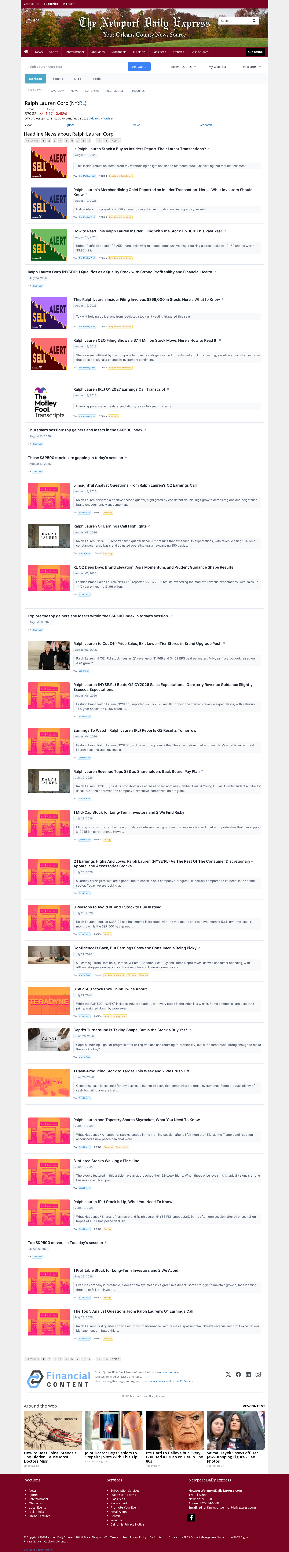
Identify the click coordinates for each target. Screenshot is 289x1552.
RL (82, 102)
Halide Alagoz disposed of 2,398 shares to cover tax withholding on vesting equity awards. (142, 209)
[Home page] (141, 20)
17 (98, 140)
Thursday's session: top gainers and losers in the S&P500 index (87, 430)
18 (106, 140)
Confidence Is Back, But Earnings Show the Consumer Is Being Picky (137, 948)
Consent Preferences (38, 1550)
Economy (143, 975)
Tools (96, 79)
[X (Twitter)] (228, 1379)
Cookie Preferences (56, 1541)
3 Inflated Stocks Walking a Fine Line (106, 1161)
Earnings (113, 416)
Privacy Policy (156, 1381)
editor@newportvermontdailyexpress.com (227, 1507)
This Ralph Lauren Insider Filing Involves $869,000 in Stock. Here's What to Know (148, 299)
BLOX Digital (240, 1537)
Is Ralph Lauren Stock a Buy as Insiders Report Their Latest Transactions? (141, 149)
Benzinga (83, 671)
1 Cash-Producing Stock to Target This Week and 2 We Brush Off (131, 1071)
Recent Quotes (181, 67)
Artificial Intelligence (114, 975)
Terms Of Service (182, 1381)
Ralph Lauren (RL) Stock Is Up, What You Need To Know (122, 1201)
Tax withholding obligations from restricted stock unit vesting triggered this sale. (133, 316)
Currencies (92, 91)
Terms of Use (118, 1537)
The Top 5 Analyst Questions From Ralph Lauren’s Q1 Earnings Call (133, 1311)
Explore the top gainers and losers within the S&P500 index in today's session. (100, 616)
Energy (107, 839)
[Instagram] (258, 1379)
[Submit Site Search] (254, 20)
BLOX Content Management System (204, 1537)
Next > (115, 140)
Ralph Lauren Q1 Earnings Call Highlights (112, 526)
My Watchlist (217, 67)
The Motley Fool (87, 176)
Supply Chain (120, 1016)
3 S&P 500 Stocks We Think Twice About (110, 989)
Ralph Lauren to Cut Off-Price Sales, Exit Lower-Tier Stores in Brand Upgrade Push (149, 643)
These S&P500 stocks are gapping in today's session (77, 457)
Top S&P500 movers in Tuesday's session (67, 1242)
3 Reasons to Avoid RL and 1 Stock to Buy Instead (117, 907)
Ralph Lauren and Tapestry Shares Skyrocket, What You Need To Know (136, 1119)
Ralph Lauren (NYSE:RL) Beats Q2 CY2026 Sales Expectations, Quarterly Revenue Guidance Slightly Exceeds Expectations (163, 687)
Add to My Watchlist (101, 118)
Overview (57, 91)
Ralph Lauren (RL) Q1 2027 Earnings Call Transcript (121, 389)
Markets (35, 79)
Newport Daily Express (60, 1537)
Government (122, 1147)
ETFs (77, 79)
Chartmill (37, 286)
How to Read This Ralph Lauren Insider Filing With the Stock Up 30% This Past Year (149, 231)
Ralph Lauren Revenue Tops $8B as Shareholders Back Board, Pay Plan (138, 771)
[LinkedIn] (248, 1379)
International (115, 91)
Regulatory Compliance (120, 176)
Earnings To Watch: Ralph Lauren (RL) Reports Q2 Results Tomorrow (135, 730)
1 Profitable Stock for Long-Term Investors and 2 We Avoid (125, 1270)
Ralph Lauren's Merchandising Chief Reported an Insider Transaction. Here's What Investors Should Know (163, 192)
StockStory (84, 512)
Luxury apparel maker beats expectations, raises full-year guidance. (124, 406)
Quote (70, 125)
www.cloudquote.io (166, 1372)
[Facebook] (238, 1379)
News (74, 91)
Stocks (58, 79)
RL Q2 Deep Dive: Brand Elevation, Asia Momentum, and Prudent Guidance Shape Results (153, 567)
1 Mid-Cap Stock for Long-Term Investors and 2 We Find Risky (128, 812)
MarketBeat (84, 553)
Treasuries (137, 91)
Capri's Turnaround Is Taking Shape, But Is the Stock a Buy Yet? (132, 1030)
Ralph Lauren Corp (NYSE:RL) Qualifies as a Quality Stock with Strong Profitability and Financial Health (122, 272)
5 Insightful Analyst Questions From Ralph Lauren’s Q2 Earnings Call (135, 485)
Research (205, 125)
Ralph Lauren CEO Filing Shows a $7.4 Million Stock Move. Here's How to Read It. (147, 340)
